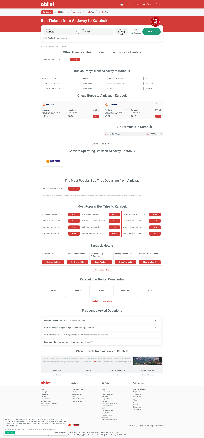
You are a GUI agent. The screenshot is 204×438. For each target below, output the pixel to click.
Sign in (159, 4)
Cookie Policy (106, 408)
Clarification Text (12, 425)
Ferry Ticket (105, 399)
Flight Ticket (106, 392)
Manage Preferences (60, 432)
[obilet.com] (53, 6)
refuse (51, 423)
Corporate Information (108, 406)
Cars (93, 12)
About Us (105, 401)
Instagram (137, 407)
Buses (48, 12)
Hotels (78, 12)
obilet (95, 362)
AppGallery (137, 396)
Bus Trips (44, 392)
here (26, 429)
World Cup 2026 (46, 401)
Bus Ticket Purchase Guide (49, 403)
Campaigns (44, 406)
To (83, 29)
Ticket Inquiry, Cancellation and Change (109, 418)
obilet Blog (137, 409)
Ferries (108, 12)
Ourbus (74, 392)
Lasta (73, 396)
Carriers (43, 396)
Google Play (138, 394)
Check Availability (53, 262)
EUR (128, 4)
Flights (63, 12)
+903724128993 (156, 134)
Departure (122, 29)
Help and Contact (107, 415)
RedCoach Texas (77, 401)
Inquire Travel (146, 4)
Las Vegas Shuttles (77, 394)
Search (151, 31)
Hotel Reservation (107, 394)
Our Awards (105, 412)
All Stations (44, 394)
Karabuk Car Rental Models (102, 301)
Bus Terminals (45, 399)
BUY (96, 116)
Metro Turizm (87, 83)
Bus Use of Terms (107, 410)
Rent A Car (105, 396)
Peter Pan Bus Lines (78, 399)
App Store (137, 392)
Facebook (137, 405)
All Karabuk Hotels (102, 270)
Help (136, 4)
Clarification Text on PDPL (110, 403)
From (48, 29)
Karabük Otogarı (115, 134)
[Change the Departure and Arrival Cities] (78, 32)
